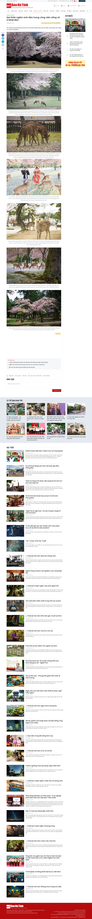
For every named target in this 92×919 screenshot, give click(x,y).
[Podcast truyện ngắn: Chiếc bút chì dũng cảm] (15, 786)
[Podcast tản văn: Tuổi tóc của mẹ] (15, 636)
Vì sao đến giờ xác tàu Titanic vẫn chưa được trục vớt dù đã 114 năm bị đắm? (42, 527)
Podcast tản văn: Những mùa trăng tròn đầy (44, 887)
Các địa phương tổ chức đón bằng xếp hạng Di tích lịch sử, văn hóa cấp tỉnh (35, 438)
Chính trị (20, 11)
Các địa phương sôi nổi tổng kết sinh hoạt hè (76, 55)
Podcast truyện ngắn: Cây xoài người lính (43, 586)
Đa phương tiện (73, 5)
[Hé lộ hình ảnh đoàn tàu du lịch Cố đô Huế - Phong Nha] (15, 501)
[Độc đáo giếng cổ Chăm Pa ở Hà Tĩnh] (76, 409)
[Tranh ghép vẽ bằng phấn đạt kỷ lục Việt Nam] (15, 876)
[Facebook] (70, 1)
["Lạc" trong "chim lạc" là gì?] (15, 546)
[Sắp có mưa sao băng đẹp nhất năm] (15, 816)
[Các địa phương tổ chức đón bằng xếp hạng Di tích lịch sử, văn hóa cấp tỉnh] (36, 429)
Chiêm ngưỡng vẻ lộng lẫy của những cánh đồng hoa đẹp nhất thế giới (28, 362)
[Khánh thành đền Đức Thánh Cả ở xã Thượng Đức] (15, 456)
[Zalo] (76, 1)
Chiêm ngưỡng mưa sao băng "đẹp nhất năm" (43, 766)
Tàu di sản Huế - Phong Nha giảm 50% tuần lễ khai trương (42, 677)
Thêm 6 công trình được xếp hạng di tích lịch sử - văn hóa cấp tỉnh (76, 43)
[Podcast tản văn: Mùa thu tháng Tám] (15, 561)
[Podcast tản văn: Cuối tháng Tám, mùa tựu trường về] (36, 409)
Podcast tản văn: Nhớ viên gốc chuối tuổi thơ (44, 616)
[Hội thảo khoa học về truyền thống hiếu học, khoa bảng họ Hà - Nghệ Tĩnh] (15, 666)
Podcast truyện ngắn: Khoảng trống (41, 826)
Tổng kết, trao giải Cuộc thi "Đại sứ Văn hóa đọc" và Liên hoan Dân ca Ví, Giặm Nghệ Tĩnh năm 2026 (43, 858)
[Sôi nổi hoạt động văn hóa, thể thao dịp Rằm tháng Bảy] (15, 471)
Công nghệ (75, 11)
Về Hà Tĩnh (63, 11)
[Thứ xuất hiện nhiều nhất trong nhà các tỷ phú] (15, 606)
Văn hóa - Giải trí (37, 11)
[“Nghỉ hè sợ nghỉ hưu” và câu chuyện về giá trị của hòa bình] (15, 516)
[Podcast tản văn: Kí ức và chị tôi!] (15, 756)
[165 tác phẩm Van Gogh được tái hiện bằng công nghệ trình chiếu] (15, 726)
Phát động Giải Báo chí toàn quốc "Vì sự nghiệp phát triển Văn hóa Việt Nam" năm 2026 (43, 797)
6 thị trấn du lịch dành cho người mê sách (41, 646)
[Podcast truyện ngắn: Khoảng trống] (15, 831)
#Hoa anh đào (18, 375)
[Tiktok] (72, 1)
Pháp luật (45, 11)
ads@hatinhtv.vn (81, 917)
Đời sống (69, 11)
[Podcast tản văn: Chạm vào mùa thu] (15, 846)
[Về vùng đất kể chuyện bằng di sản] (56, 429)
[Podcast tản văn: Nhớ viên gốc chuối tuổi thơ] (15, 621)
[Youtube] (74, 1)
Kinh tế (26, 11)
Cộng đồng (82, 11)
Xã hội (30, 11)
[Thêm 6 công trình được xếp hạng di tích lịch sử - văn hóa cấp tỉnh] (15, 486)
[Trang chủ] (8, 11)
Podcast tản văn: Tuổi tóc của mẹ (40, 631)
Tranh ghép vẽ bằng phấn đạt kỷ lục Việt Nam (43, 872)
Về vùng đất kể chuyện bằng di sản (56, 437)
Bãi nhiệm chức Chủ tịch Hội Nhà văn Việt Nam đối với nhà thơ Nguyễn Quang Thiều (77, 36)
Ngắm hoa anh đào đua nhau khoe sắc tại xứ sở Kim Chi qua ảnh (27, 364)
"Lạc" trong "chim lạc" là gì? (35, 541)
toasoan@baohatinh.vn (80, 915)
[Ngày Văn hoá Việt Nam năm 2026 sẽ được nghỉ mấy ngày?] (15, 696)
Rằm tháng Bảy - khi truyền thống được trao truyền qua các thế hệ (14, 418)
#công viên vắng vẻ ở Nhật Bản (34, 375)
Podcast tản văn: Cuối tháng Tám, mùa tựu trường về (35, 418)
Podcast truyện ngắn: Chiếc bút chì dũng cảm (45, 781)
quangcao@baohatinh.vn (72, 917)
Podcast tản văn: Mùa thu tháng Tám (41, 556)
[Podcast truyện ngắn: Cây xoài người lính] (15, 591)
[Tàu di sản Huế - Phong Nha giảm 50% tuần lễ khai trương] (15, 681)
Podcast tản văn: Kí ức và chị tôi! (39, 751)
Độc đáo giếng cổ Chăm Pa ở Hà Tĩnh (75, 49)
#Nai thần (24, 375)
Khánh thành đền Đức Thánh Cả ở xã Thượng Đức (76, 28)
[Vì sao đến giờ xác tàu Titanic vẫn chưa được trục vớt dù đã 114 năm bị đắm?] (15, 531)
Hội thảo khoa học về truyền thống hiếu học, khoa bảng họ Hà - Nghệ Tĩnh (42, 662)
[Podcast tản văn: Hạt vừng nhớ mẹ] (76, 429)
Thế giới (57, 11)
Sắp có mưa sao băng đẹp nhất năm (39, 811)
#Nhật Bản (11, 375)
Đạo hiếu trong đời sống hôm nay (40, 736)
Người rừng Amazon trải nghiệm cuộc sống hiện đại (43, 572)
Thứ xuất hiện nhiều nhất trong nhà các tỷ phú (43, 601)
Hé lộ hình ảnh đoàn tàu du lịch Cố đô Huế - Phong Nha (42, 497)
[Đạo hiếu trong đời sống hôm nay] (15, 741)
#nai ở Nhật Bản (46, 375)
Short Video (14, 11)
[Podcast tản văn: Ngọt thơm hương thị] (15, 711)
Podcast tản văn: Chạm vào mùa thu (41, 841)
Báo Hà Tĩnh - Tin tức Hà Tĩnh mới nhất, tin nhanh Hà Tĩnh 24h (20, 5)
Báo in (64, 5)
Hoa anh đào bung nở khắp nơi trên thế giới (23, 367)
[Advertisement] (34, 345)
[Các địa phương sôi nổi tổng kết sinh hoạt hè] (16, 429)
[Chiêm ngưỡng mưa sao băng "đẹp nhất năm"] (15, 771)
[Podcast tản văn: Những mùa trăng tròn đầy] (15, 891)
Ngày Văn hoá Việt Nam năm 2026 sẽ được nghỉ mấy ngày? (43, 692)
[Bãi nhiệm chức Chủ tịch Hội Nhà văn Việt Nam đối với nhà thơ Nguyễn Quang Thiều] (56, 409)
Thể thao (52, 11)
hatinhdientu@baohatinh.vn (79, 914)
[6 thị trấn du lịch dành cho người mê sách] (15, 651)
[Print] (3, 44)
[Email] (3, 41)
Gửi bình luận (56, 390)
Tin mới (57, 5)
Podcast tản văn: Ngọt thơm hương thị (42, 706)
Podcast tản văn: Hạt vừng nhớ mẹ (76, 437)
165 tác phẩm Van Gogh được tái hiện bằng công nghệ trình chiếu (44, 722)
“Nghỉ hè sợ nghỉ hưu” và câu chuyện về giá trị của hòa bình (43, 512)
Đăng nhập (83, 0)
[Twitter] (3, 38)
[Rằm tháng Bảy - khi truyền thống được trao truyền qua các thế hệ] (16, 409)
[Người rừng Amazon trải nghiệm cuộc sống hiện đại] (15, 576)
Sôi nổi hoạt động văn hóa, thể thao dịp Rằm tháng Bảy (42, 467)
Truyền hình (83, 5)
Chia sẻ (3, 32)
